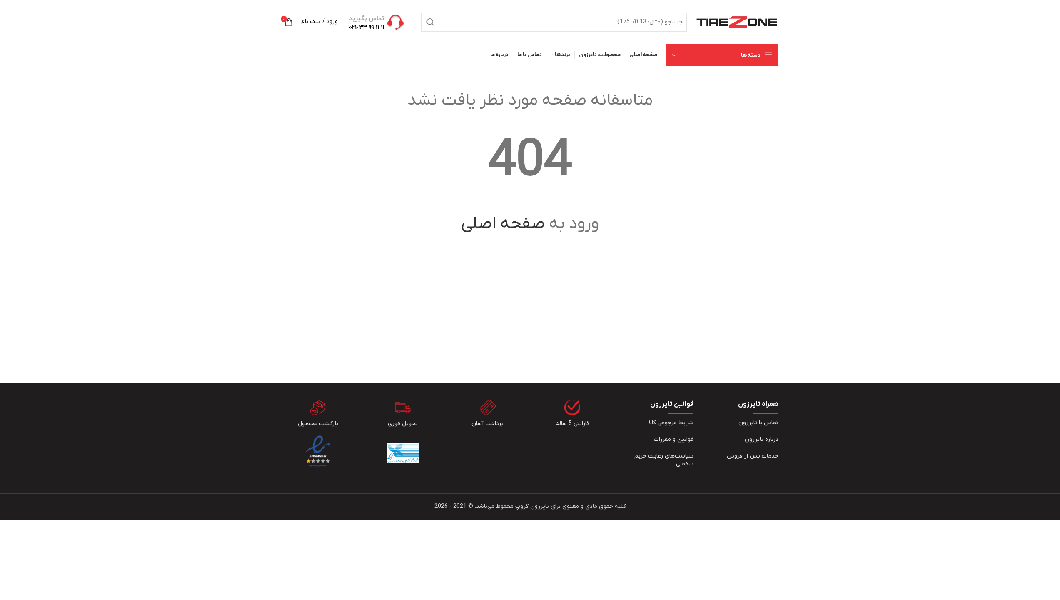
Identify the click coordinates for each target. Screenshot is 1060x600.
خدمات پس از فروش (752, 456)
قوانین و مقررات (673, 439)
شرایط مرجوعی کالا (671, 423)
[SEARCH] (430, 22)
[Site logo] (736, 21)
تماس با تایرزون (758, 423)
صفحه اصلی (503, 224)
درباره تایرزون (761, 439)
